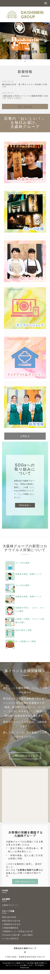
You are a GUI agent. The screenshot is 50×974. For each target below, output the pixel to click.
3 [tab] (25, 61)
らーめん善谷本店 (10, 938)
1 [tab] (17, 61)
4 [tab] (29, 61)
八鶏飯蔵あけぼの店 (11, 924)
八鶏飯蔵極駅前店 (10, 927)
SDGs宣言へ (25, 505)
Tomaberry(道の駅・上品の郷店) (17, 934)
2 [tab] (21, 61)
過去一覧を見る (25, 106)
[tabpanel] (25, 40)
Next (46, 40)
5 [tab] (33, 61)
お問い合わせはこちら (25, 755)
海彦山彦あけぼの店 (11, 920)
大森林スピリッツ (10, 905)
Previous (4, 40)
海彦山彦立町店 (9, 917)
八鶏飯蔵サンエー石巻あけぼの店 (18, 931)
